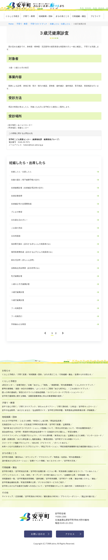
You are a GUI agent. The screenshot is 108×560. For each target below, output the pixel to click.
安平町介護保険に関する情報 (14, 396)
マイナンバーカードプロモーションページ (64, 392)
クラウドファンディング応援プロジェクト (19, 435)
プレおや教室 (16, 212)
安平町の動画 (7, 457)
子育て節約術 (62, 406)
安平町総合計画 (21, 471)
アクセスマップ (45, 457)
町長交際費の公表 (28, 482)
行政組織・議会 (79, 16)
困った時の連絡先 (9, 392)
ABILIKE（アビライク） (42, 442)
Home (11, 24)
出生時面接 (15, 236)
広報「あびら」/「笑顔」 (38, 385)
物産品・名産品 (60, 457)
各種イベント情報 (37, 460)
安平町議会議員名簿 (10, 482)
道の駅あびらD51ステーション (15, 460)
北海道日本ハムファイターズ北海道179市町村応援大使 (24, 424)
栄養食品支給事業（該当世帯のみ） (26, 268)
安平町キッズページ (87, 406)
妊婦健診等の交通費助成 (21, 204)
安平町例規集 (51, 478)
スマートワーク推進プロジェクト (16, 442)
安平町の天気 (69, 460)
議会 (93, 478)
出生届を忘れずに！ (19, 220)
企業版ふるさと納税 (76, 435)
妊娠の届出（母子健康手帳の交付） (26, 180)
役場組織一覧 (83, 475)
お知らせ (6, 370)
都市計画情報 (7, 388)
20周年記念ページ (82, 486)
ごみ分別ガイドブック (79, 388)
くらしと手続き (12, 16)
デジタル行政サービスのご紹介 (51, 482)
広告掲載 (19, 496)
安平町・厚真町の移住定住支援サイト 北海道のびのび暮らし (40, 431)
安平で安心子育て (9, 406)
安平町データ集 (65, 478)
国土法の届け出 (88, 496)
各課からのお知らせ (83, 374)
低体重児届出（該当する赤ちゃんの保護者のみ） (31, 244)
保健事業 (55, 385)
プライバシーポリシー (70, 496)
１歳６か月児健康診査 (20, 284)
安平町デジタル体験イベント (67, 439)
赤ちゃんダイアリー (46, 406)
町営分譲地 (72, 431)
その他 (5, 492)
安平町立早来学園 (55, 410)
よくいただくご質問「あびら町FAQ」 (51, 388)
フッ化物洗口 (16, 316)
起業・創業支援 (8, 439)
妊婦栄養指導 (16, 196)
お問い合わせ (38, 534)
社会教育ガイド (39, 410)
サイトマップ (7, 496)
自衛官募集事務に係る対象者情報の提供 (45, 396)
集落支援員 (48, 439)
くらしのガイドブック (84, 385)
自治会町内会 (7, 431)
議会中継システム (82, 478)
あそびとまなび (23, 410)
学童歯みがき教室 (18, 324)
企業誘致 (66, 424)
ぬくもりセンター (54, 460)
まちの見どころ (62, 16)
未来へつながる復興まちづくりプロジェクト (20, 446)
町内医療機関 (66, 385)
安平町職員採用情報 (25, 478)
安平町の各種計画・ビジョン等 (44, 471)
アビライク (95, 16)
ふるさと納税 (25, 420)
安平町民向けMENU (33, 496)
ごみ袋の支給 (16, 228)
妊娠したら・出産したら (60, 24)
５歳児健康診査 (17, 300)
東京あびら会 (60, 435)
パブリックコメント (10, 475)
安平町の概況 (7, 471)
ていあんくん (90, 471)
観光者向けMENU (51, 496)
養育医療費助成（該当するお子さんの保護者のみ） (32, 252)
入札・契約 (25, 475)
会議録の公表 (69, 475)
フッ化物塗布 (16, 308)
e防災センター (8, 385)
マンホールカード (94, 435)
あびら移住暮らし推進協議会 (29, 439)
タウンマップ (30, 457)
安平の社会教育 (8, 410)
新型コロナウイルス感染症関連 (32, 392)
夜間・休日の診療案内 (24, 388)
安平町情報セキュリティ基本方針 (58, 486)
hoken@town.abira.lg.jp (33, 145)
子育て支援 (21, 374)
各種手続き (21, 385)
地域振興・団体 (46, 16)
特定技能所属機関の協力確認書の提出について (79, 446)
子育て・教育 (29, 16)
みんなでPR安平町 (9, 420)
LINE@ (73, 406)
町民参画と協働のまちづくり (71, 471)
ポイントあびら (60, 442)
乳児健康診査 (16, 276)
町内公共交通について (65, 428)
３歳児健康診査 (17, 292)
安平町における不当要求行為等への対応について (22, 486)
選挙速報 (40, 478)
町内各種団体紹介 (83, 428)
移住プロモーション (49, 446)
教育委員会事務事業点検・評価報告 (79, 410)
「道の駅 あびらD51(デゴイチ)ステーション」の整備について (27, 428)
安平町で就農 (55, 424)
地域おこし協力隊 (40, 420)
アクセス (70, 534)
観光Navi (19, 457)
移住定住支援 (55, 420)
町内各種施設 (74, 457)
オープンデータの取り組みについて (47, 475)
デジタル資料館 (45, 435)
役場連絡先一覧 (8, 478)
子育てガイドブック (38, 24)
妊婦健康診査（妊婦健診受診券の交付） (27, 188)
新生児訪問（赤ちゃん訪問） (23, 260)
